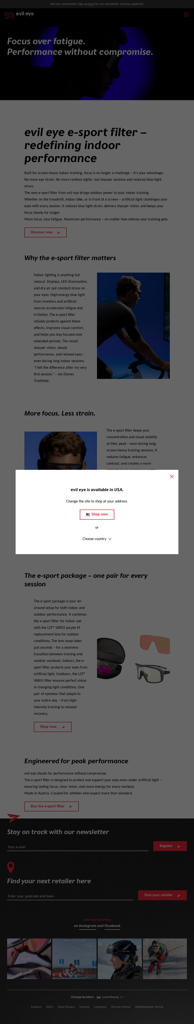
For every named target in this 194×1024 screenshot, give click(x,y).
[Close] (171, 476)
